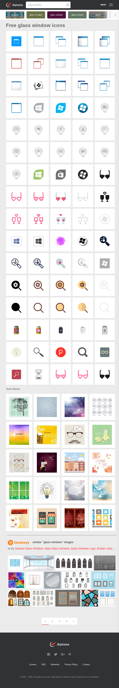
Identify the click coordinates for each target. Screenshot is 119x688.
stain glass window (56, 548)
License (32, 664)
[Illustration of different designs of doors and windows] (19, 598)
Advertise (55, 664)
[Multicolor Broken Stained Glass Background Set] (16, 580)
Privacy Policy (71, 664)
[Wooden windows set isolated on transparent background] (67, 598)
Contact (86, 664)
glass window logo (83, 548)
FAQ (44, 664)
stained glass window (29, 548)
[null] (15, 563)
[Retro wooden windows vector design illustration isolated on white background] (107, 598)
